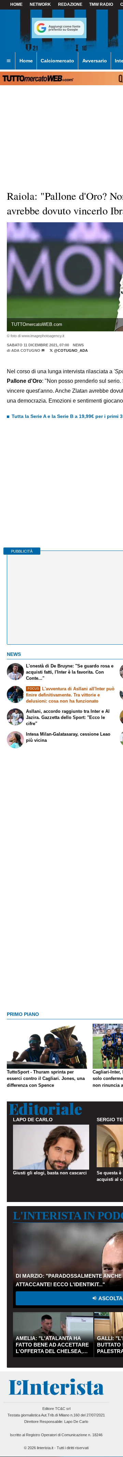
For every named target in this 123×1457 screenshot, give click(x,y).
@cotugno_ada (70, 350)
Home (16, 4)
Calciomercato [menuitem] (57, 60)
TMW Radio (101, 4)
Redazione (70, 4)
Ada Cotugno (25, 350)
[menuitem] (8, 61)
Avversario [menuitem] (94, 60)
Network (40, 4)
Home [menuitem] (26, 60)
